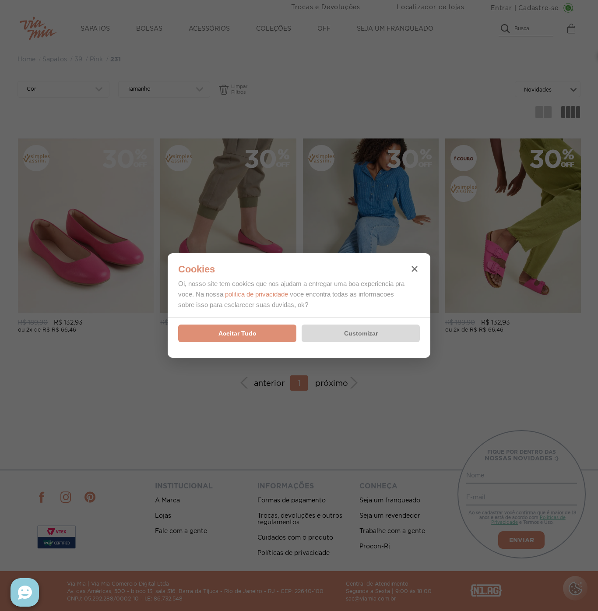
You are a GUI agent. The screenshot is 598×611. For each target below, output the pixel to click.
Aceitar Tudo (237, 333)
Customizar (361, 333)
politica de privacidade (256, 294)
